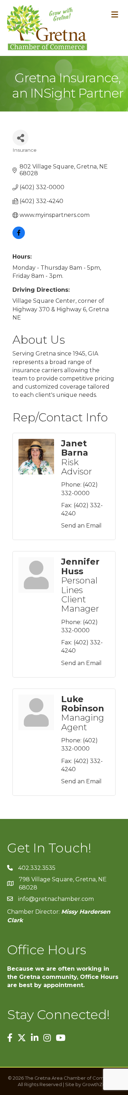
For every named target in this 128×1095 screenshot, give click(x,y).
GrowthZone (97, 1084)
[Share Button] (20, 138)
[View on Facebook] (18, 237)
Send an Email (81, 525)
